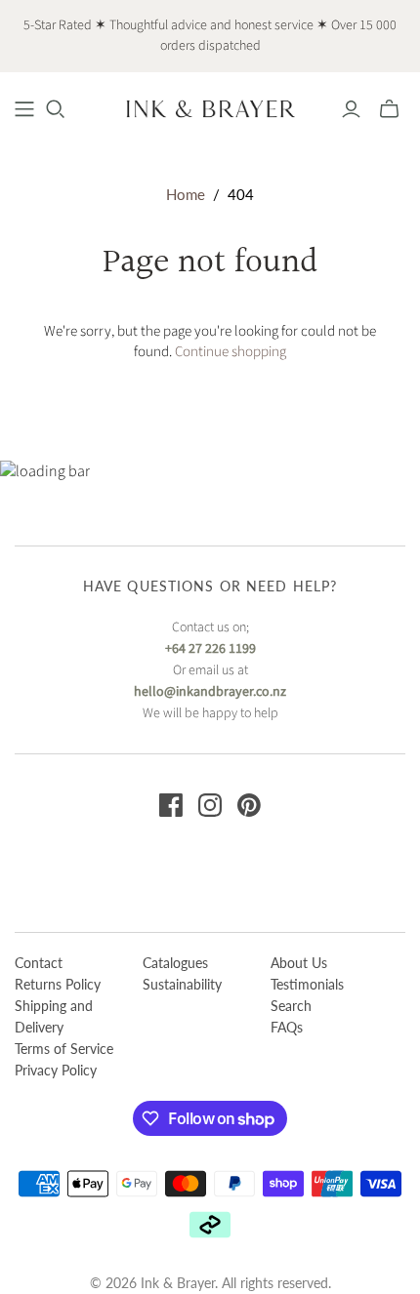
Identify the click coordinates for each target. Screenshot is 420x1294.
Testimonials (307, 984)
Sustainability (182, 984)
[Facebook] (171, 805)
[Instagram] (210, 805)
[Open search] (55, 109)
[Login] (351, 109)
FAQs (287, 1027)
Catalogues (175, 962)
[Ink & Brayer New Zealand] (210, 107)
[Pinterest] (249, 805)
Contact (39, 962)
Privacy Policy (56, 1070)
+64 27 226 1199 (210, 649)
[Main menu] (24, 109)
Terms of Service (64, 1048)
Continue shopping (230, 352)
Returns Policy (58, 984)
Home (185, 194)
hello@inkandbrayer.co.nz (210, 692)
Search (291, 1005)
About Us (299, 962)
